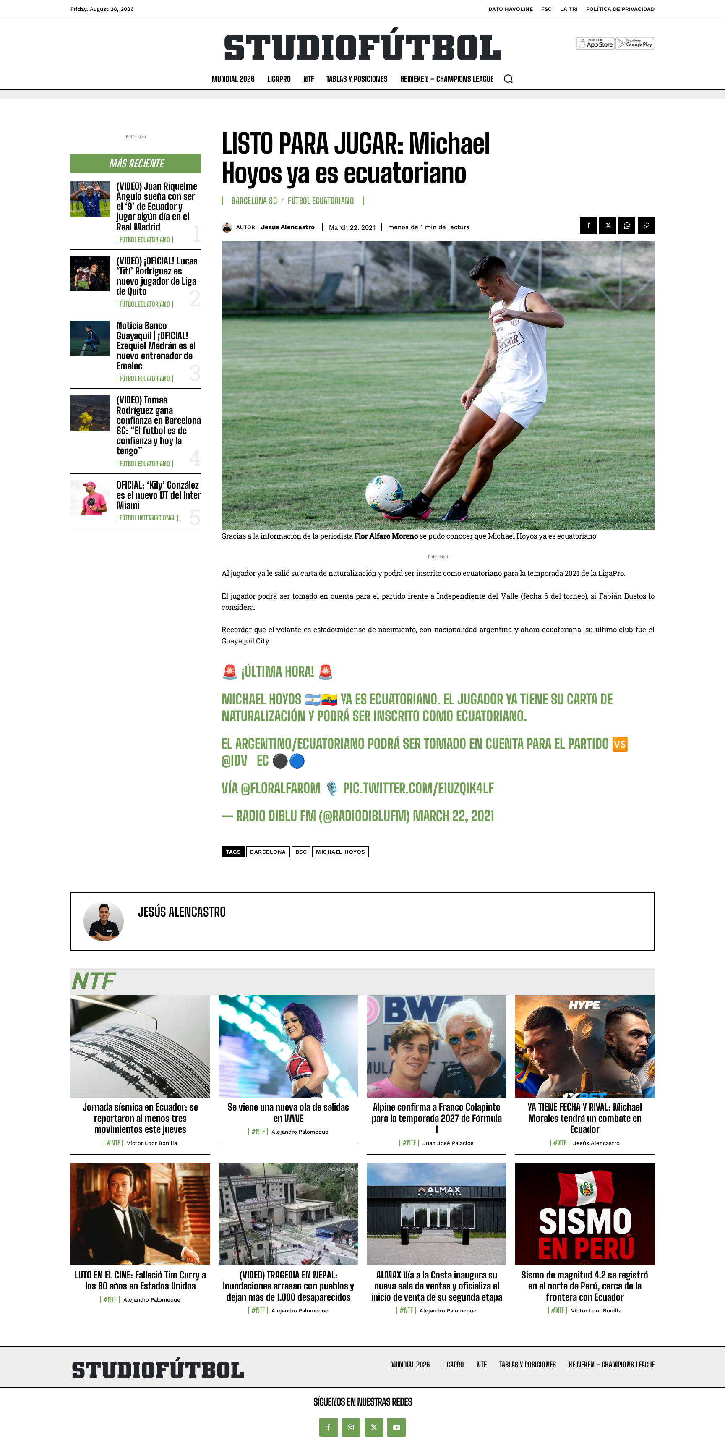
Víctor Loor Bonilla (152, 1143)
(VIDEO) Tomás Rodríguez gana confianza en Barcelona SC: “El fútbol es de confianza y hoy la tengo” (159, 425)
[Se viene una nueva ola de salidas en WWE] (288, 1051)
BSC (301, 852)
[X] (607, 225)
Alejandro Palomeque (300, 1132)
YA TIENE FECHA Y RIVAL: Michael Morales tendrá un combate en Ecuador (585, 1118)
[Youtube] (396, 1427)
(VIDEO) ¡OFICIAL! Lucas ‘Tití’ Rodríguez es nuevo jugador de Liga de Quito (157, 276)
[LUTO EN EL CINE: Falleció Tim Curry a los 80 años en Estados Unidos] (140, 1219)
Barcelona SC (254, 200)
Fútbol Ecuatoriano (145, 239)
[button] (508, 78)
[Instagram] (351, 1427)
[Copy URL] (646, 225)
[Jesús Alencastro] (229, 227)
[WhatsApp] (626, 225)
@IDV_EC (245, 761)
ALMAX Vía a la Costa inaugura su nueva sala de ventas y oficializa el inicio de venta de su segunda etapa (436, 1286)
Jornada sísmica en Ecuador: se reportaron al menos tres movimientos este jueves (140, 1118)
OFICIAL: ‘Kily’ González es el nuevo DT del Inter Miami (159, 495)
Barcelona (268, 852)
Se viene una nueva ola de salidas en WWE (288, 1112)
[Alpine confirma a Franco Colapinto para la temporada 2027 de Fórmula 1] (436, 1051)
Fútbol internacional (147, 518)
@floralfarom (281, 788)
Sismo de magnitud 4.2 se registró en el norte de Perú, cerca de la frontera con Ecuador (585, 1286)
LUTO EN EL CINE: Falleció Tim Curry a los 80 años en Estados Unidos (140, 1280)
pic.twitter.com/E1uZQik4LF (418, 788)
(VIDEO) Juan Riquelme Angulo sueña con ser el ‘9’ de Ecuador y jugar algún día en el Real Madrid (157, 206)
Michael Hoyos (340, 852)
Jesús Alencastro (288, 227)
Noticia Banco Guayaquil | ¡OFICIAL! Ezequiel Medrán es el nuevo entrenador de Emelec (156, 346)
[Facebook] (588, 225)
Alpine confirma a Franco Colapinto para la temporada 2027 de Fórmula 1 (437, 1118)
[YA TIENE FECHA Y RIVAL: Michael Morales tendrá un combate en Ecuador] (585, 1051)
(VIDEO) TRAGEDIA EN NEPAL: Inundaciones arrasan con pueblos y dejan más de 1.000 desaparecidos (288, 1286)
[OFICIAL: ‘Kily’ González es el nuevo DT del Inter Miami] (90, 497)
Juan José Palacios (448, 1143)
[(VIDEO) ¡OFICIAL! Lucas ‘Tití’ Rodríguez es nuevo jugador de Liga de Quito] (90, 273)
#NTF (113, 1143)
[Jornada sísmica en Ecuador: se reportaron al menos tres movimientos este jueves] (140, 1051)
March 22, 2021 (453, 816)
